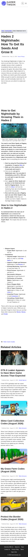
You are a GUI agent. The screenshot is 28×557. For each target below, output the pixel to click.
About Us (17, 547)
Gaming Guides (8, 30)
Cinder (6, 314)
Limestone (14, 296)
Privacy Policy (15, 549)
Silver (13, 187)
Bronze (20, 264)
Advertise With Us (8, 547)
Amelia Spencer (23, 380)
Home (3, 30)
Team (22, 547)
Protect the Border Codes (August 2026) (12, 518)
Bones (23, 312)
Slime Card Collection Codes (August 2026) (12, 422)
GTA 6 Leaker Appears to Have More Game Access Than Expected (13, 373)
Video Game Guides (9, 342)
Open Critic (14, 552)
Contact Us (7, 549)
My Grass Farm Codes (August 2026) (13, 470)
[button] (22, 3)
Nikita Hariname (23, 428)
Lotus (9, 292)
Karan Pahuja (21, 56)
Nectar (19, 312)
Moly (21, 165)
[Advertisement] (14, 17)
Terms (22, 549)
